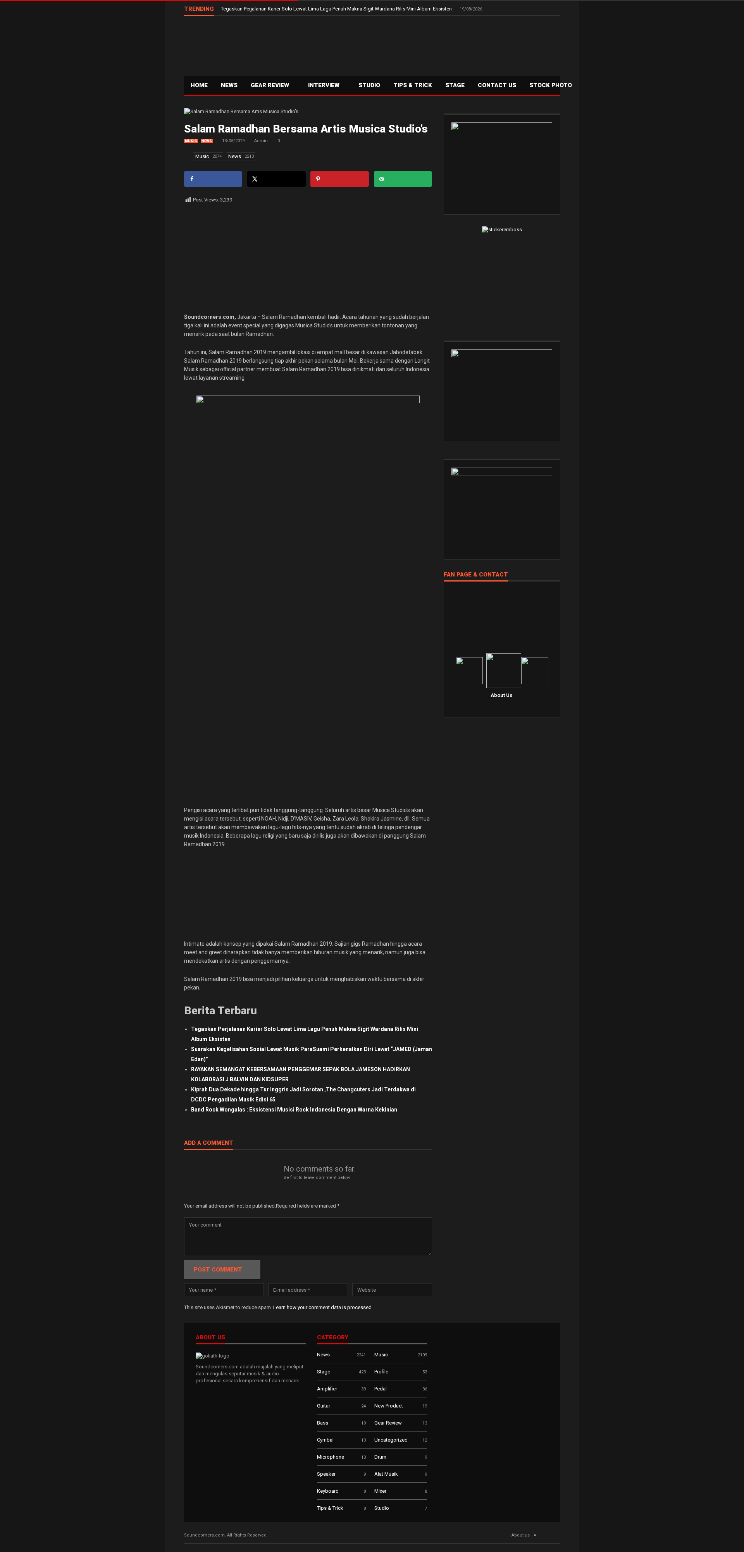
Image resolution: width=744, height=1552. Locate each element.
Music (191, 141)
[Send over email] (403, 179)
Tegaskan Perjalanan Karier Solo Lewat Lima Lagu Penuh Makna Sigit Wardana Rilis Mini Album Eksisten (337, 9)
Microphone (330, 1456)
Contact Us (497, 85)
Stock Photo (550, 85)
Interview (324, 85)
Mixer (380, 1490)
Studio (369, 85)
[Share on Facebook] (213, 179)
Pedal (380, 1388)
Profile (381, 1371)
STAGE (455, 85)
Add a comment (208, 1143)
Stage (323, 1371)
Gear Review (271, 85)
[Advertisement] (419, 45)
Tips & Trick (412, 85)
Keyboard (328, 1490)
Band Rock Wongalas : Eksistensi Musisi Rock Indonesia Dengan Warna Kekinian (294, 1109)
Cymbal (325, 1439)
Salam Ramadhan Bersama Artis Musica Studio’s (306, 128)
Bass (322, 1422)
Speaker (326, 1473)
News (229, 85)
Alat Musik (386, 1473)
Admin (261, 140)
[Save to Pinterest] (339, 179)
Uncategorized (391, 1439)
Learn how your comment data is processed (322, 1307)
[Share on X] (276, 179)
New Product (388, 1405)
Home (199, 85)
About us (521, 1535)
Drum (380, 1456)
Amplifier (327, 1388)
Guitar (323, 1405)
